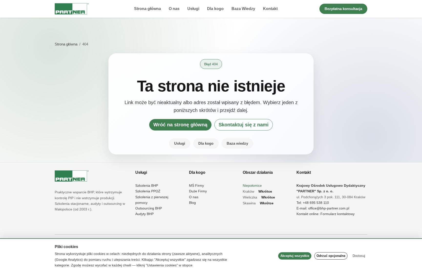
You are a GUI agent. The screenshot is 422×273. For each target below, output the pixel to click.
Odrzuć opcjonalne (330, 256)
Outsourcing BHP (148, 208)
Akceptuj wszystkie (294, 256)
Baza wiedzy (237, 143)
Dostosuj (359, 256)
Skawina (258, 203)
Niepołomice (252, 185)
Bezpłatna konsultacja (343, 9)
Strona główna (147, 9)
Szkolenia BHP (146, 185)
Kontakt (270, 9)
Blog (192, 203)
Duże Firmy (198, 191)
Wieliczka (259, 197)
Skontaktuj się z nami (244, 124)
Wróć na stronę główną (180, 124)
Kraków (257, 191)
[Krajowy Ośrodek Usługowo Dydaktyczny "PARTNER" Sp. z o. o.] (72, 176)
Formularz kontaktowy (337, 214)
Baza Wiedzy (243, 9)
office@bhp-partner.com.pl (328, 208)
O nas (174, 9)
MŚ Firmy (196, 185)
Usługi (193, 9)
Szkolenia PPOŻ (147, 191)
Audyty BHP (144, 214)
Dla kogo (215, 9)
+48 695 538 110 (316, 203)
